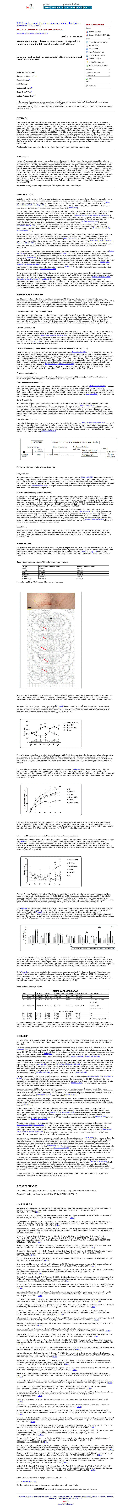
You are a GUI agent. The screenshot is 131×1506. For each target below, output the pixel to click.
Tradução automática (96, 62)
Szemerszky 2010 (24, 1125)
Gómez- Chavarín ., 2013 (94, 519)
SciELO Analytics (95, 32)
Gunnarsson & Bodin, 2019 (25, 243)
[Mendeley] (87, 79)
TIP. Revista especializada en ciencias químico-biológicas (48, 23)
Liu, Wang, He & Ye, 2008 (39, 1119)
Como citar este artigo (97, 55)
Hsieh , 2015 (76, 1082)
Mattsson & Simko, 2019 (66, 364)
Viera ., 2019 (39, 1125)
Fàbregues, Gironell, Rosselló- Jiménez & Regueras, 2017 (92, 215)
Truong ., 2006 (91, 394)
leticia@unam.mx (29, 1481)
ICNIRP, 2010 (48, 1054)
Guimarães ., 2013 (43, 1072)
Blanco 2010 (55, 1112)
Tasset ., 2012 (31, 257)
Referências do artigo (96, 52)
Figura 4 (77, 769)
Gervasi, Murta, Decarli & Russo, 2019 (101, 240)
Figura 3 (60, 706)
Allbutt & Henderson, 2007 (97, 386)
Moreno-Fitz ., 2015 (79, 352)
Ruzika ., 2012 (81, 1072)
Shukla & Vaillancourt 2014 (89, 221)
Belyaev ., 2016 (51, 364)
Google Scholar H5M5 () (99, 35)
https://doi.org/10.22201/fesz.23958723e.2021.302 (32, 33)
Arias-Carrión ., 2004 (48, 269)
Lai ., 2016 (27, 1104)
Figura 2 (94, 552)
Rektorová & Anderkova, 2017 (26, 225)
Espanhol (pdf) (94, 45)
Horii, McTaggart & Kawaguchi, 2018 (93, 422)
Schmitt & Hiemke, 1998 (48, 430)
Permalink (92, 86)
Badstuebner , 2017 (54, 1145)
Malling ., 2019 (100, 1116)
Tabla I (84, 552)
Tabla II (24, 972)
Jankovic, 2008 (72, 207)
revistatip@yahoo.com (65, 1504)
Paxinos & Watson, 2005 (86, 511)
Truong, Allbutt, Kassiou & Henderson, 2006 (53, 335)
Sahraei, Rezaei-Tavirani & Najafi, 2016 (68, 1064)
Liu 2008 (88, 1137)
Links (38, 1212)
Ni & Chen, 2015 (65, 253)
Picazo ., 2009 (87, 477)
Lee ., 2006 (42, 1064)
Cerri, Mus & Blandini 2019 (98, 1161)
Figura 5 (24, 841)
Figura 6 (24, 908)
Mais (90, 79)
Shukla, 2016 (69, 238)
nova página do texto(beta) (98, 42)
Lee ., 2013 (68, 266)
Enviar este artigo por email (98, 65)
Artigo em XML (94, 49)
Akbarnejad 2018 (44, 1094)
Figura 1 (37, 341)
